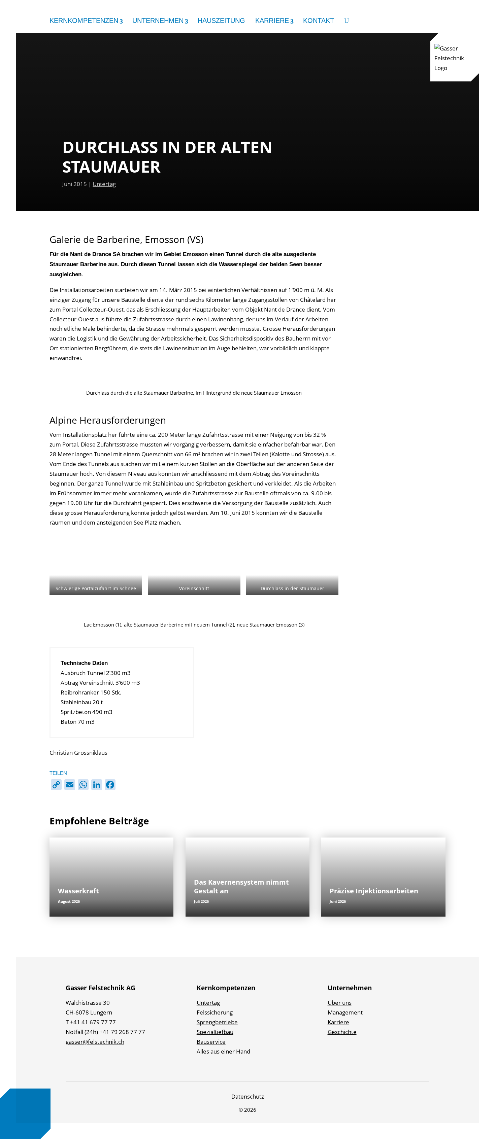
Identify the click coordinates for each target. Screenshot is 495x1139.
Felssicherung (215, 1012)
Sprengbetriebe (217, 1022)
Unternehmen (158, 20)
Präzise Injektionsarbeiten (374, 890)
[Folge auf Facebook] (87, 1062)
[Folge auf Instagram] (103, 1062)
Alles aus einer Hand (223, 1051)
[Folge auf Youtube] (134, 1062)
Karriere (272, 20)
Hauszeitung (221, 20)
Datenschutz (247, 1096)
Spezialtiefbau (215, 1032)
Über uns (340, 1002)
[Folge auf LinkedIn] (72, 1062)
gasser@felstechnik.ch (95, 1041)
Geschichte (342, 1032)
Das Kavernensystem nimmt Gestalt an (241, 886)
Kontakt (318, 20)
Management (345, 1012)
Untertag (104, 184)
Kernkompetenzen (84, 20)
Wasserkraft (78, 890)
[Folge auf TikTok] (118, 1062)
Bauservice (211, 1041)
